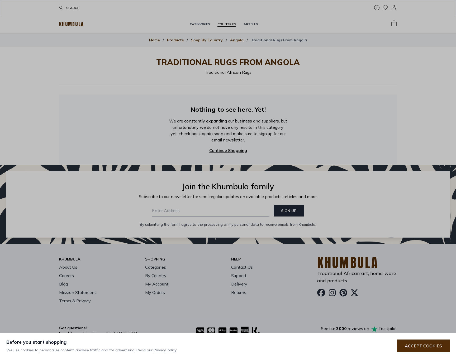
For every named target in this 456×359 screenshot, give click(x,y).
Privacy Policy (165, 350)
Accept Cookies (423, 345)
